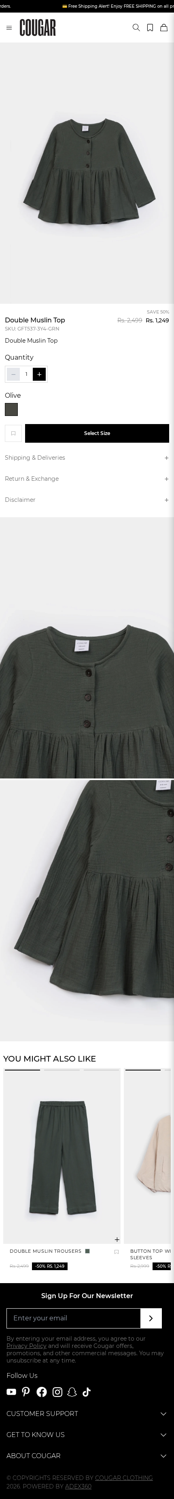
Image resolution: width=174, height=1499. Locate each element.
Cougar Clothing (124, 1478)
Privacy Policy (26, 1346)
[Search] (136, 27)
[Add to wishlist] (13, 433)
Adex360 (78, 1486)
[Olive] (11, 409)
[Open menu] (9, 27)
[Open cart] (164, 27)
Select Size (97, 433)
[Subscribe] (151, 1318)
